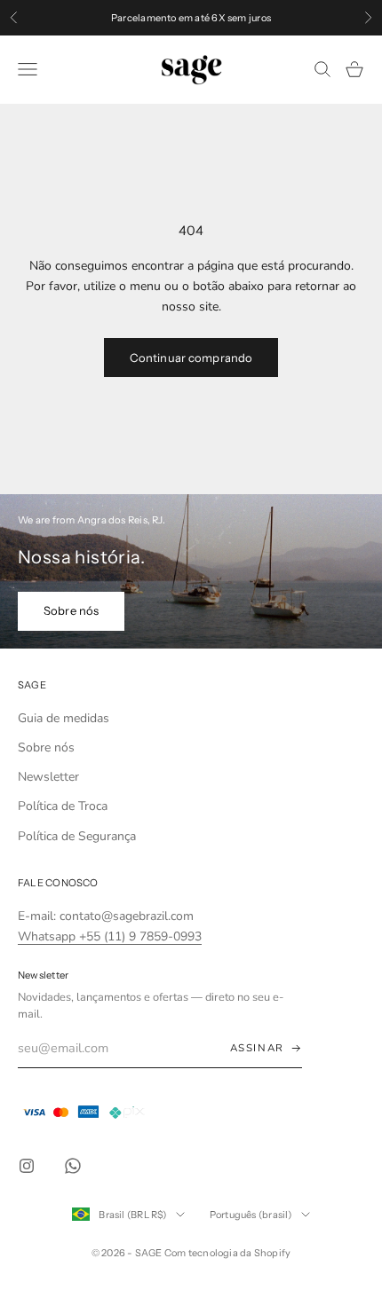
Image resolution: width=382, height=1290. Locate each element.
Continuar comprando (191, 357)
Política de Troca (62, 806)
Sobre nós (71, 610)
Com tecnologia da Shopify (227, 1253)
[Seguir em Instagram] (27, 1166)
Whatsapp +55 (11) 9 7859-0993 (110, 936)
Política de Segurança (77, 836)
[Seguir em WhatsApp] (73, 1166)
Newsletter (48, 776)
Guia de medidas (63, 718)
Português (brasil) (251, 1214)
